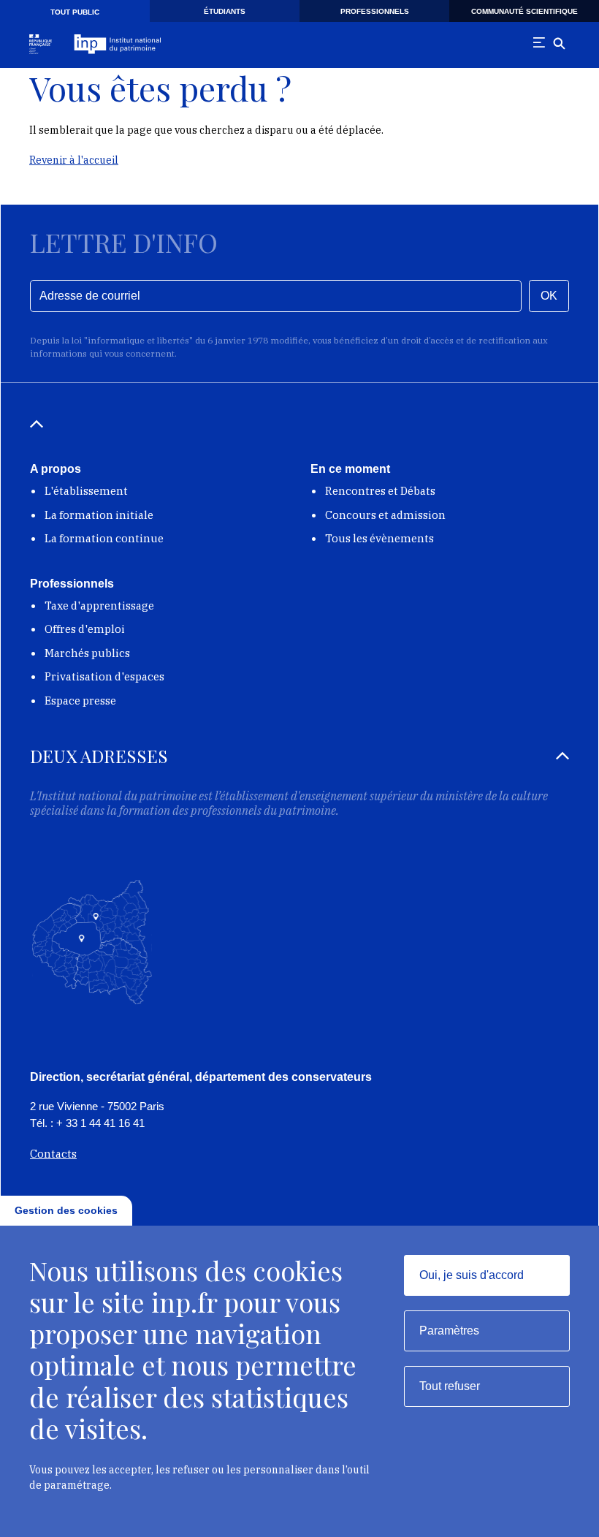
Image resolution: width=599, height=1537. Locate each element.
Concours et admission (385, 515)
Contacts (53, 1154)
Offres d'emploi (85, 629)
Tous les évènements (379, 538)
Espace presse (80, 700)
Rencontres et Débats (380, 491)
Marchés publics (87, 653)
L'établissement (86, 491)
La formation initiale (99, 515)
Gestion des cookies (66, 1210)
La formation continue (104, 538)
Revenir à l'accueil (73, 160)
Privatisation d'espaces (104, 676)
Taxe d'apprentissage (99, 605)
